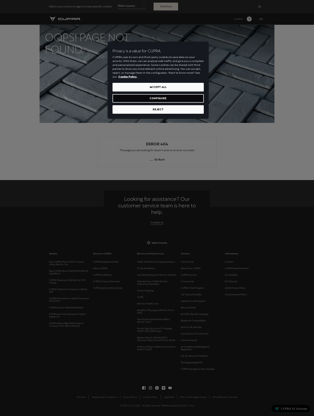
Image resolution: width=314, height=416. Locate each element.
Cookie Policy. (127, 76)
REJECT (158, 109)
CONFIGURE (158, 98)
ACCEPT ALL (158, 87)
